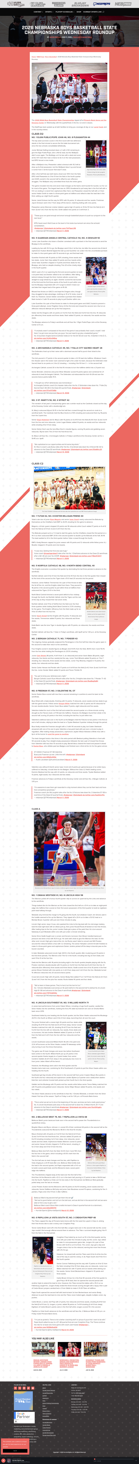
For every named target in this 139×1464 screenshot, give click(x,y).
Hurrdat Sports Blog (48, 1393)
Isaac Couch (74, 519)
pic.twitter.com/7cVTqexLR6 (64, 228)
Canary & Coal (46, 1430)
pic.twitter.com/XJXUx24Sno (45, 338)
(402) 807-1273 (79, 1396)
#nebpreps (38, 228)
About (44, 1388)
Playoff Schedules (64, 12)
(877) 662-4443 (80, 1393)
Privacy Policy (46, 1411)
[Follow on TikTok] (28, 1388)
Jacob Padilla (55, 37)
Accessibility (46, 1416)
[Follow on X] (19, 1388)
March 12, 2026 (63, 393)
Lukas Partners (46, 1428)
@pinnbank (48, 228)
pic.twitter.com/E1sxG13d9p (45, 391)
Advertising (46, 1398)
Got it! (15, 1451)
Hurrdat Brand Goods (48, 1433)
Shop (79, 12)
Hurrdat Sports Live (92, 12)
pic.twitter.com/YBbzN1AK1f (90, 556)
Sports (48, 12)
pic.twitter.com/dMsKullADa (45, 757)
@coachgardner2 (51, 554)
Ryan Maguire (55, 519)
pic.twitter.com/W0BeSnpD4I (45, 1327)
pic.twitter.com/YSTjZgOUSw (45, 993)
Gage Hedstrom (43, 420)
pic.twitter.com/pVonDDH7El (45, 1208)
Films (44, 1401)
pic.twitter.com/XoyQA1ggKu (90, 1107)
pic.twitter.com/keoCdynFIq (93, 795)
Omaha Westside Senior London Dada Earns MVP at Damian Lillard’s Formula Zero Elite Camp (42, 1363)
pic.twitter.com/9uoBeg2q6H (86, 681)
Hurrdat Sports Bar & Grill (49, 1435)
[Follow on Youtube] (32, 1388)
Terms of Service (47, 1413)
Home (34, 57)
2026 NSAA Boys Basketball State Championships (54, 120)
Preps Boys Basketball (82, 37)
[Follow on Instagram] (24, 1388)
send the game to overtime (58, 734)
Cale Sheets (41, 655)
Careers (45, 1408)
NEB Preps (40, 57)
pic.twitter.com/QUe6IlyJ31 (91, 450)
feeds (101, 127)
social (96, 127)
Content (37, 12)
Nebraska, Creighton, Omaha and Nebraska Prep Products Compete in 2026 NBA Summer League (69, 1363)
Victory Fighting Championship (51, 1403)
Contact (45, 1396)
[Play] (3, 1461)
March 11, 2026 (63, 231)
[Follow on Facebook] (15, 1388)
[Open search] (103, 11)
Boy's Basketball (51, 57)
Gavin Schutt (42, 616)
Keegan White (64, 703)
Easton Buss (38, 746)
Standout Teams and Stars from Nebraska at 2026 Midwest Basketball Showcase (95, 1363)
